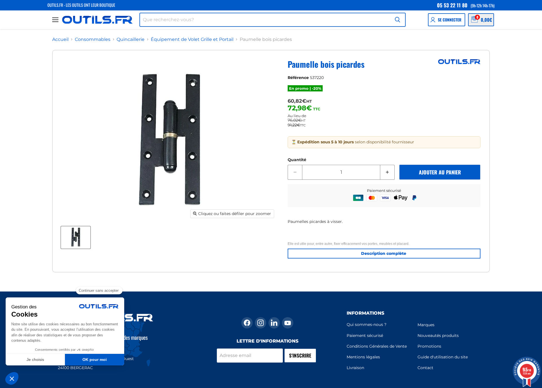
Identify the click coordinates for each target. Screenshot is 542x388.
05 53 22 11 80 (452, 5)
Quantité (297, 159)
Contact (425, 367)
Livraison (355, 367)
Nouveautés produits (438, 335)
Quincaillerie (131, 39)
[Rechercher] (397, 19)
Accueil (60, 39)
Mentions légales (363, 356)
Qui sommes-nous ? (366, 324)
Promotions (429, 346)
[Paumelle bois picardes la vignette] (75, 237)
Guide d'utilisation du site (443, 356)
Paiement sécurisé (365, 335)
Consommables (92, 39)
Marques (426, 324)
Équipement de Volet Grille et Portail (192, 39)
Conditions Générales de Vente (377, 346)
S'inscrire (300, 355)
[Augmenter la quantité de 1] (387, 172)
